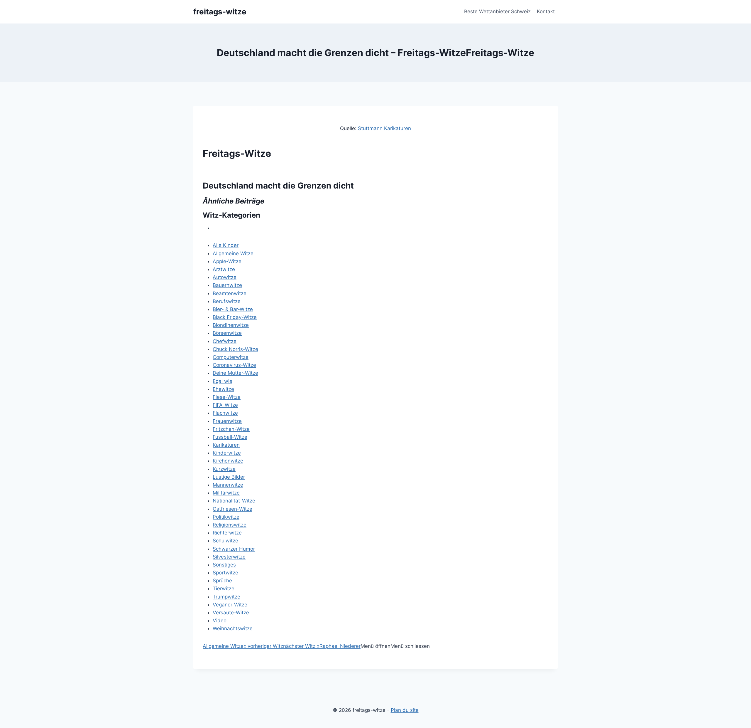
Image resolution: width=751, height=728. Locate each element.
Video (219, 620)
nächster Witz (301, 646)
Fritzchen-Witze (231, 429)
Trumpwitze (226, 597)
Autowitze (224, 277)
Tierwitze (223, 588)
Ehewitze (223, 389)
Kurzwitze (224, 469)
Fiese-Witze (227, 397)
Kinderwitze (227, 453)
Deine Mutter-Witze (235, 373)
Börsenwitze (227, 333)
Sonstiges (224, 565)
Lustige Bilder (229, 477)
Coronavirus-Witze (234, 365)
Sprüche (222, 581)
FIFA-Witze (225, 405)
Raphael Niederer (340, 646)
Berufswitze (227, 301)
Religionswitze (229, 525)
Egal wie (222, 381)
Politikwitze (226, 517)
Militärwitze (226, 493)
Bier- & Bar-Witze (233, 309)
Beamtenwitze (229, 293)
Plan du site (405, 710)
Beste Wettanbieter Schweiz (497, 11)
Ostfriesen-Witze (232, 509)
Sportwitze (225, 573)
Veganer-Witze (230, 605)
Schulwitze (225, 541)
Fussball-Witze (230, 437)
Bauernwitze (227, 285)
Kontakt (546, 11)
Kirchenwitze (228, 461)
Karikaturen (226, 445)
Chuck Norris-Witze (235, 349)
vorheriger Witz (263, 646)
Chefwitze (224, 341)
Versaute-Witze (231, 613)
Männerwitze (228, 485)
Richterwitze (227, 533)
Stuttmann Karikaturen (384, 128)
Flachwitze (225, 413)
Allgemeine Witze (233, 253)
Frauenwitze (227, 421)
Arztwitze (224, 269)
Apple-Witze (227, 261)
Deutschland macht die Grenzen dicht (278, 186)
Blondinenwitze (231, 325)
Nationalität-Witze (234, 501)
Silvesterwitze (229, 557)
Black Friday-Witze (235, 317)
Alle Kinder (226, 245)
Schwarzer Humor (234, 549)
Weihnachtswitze (233, 628)
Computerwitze (230, 357)
